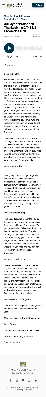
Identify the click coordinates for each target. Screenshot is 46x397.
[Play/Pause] (9, 48)
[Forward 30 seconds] (12, 56)
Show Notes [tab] (10, 65)
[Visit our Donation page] (35, 380)
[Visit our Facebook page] (10, 380)
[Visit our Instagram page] (17, 380)
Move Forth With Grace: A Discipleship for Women (19, 5)
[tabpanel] (23, 209)
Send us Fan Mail (12, 74)
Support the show (12, 342)
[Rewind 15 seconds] (7, 56)
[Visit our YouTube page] (23, 380)
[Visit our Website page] (29, 380)
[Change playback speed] (17, 56)
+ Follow (38, 5)
